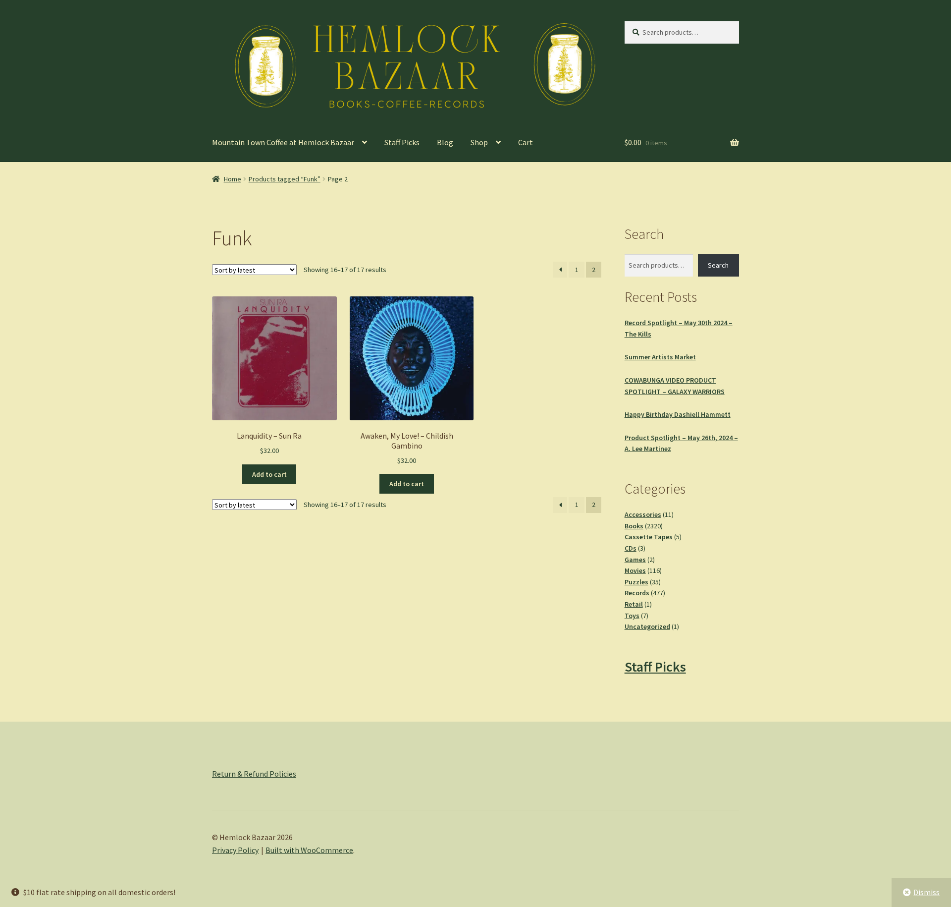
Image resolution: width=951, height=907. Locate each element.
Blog (445, 142)
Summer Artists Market (660, 356)
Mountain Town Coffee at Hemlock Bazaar (283, 142)
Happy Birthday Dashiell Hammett (678, 414)
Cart (525, 142)
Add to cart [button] (269, 474)
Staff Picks (402, 142)
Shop (479, 142)
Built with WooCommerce (309, 850)
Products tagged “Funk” (284, 178)
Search (718, 265)
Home (232, 178)
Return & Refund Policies (254, 774)
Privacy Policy (235, 850)
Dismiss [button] (926, 892)
